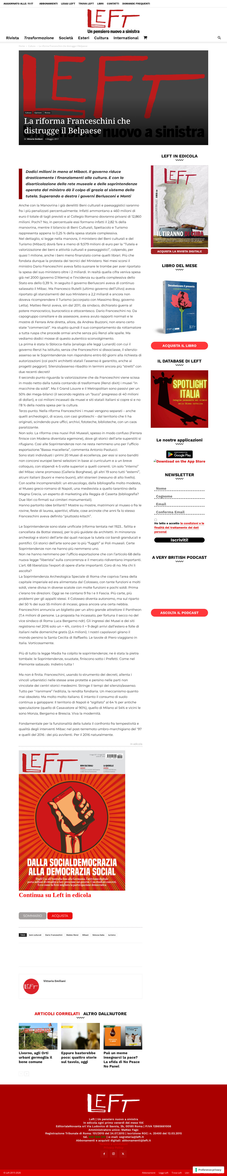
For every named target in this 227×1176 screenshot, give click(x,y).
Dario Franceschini (53, 935)
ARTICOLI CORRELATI (57, 1013)
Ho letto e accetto (179, 527)
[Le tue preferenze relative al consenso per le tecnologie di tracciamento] (208, 1169)
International (126, 38)
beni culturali (35, 935)
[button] (219, 38)
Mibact (85, 935)
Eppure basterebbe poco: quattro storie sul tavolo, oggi (79, 1057)
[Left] (113, 20)
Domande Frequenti (136, 3)
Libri (100, 3)
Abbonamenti (48, 3)
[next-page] (26, 1074)
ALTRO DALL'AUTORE (105, 1013)
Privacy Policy (113, 1147)
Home (22, 46)
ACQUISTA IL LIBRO (179, 346)
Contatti (113, 3)
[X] (56, 156)
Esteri (83, 38)
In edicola (136, 744)
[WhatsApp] (67, 156)
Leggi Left (68, 3)
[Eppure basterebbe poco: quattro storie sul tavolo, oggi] (80, 1036)
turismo (112, 935)
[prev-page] (21, 1074)
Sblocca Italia (98, 935)
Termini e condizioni (113, 1144)
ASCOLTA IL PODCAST (179, 613)
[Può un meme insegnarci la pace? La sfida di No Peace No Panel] (123, 1036)
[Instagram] (113, 1153)
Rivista (12, 38)
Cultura (101, 38)
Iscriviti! (179, 540)
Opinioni (38, 112)
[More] (79, 156)
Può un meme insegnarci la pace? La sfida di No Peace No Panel (122, 1059)
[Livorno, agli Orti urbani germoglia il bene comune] (38, 1036)
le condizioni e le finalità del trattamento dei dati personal (179, 527)
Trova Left (86, 3)
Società (66, 38)
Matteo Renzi (72, 935)
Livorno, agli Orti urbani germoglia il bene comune (35, 1057)
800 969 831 (97, 1137)
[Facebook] (44, 156)
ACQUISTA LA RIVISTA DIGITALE (179, 251)
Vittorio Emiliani (35, 139)
